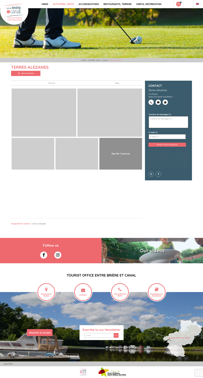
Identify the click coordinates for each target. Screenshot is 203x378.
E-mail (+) (154, 132)
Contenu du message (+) (160, 114)
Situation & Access (40, 332)
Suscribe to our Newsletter (101, 329)
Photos (51, 83)
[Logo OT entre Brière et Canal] (83, 372)
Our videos (152, 251)
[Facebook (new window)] (159, 174)
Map (117, 83)
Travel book (180, 2)
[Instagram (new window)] (152, 174)
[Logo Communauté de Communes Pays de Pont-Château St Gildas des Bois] (112, 372)
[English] (198, 4)
